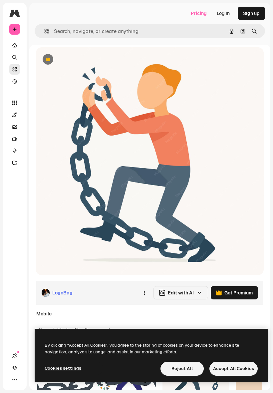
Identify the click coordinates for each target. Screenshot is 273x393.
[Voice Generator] (14, 151)
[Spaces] (14, 115)
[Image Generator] (14, 127)
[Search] (14, 57)
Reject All (182, 368)
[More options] (144, 292)
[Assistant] (14, 163)
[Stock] (14, 69)
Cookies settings (63, 368)
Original (78, 60)
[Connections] (14, 355)
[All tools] (14, 103)
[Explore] (14, 81)
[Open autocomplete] (44, 31)
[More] (14, 379)
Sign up (251, 13)
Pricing (199, 13)
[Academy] (14, 367)
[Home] (14, 45)
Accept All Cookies (233, 368)
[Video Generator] (14, 139)
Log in (223, 13)
